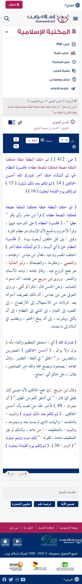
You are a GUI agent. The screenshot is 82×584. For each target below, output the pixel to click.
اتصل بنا (28, 527)
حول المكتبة (60, 62)
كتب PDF (62, 44)
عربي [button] (70, 5)
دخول (13, 4)
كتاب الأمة (61, 53)
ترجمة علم (44, 504)
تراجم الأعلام (59, 88)
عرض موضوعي (60, 79)
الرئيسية (70, 101)
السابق (22, 474)
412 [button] (34, 140)
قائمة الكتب (61, 70)
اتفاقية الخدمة (46, 527)
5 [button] (66, 140)
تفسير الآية (67, 504)
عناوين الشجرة (21, 504)
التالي (12, 474)
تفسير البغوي (55, 101)
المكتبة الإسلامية (44, 31)
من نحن (13, 527)
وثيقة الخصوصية (68, 527)
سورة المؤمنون (37, 101)
